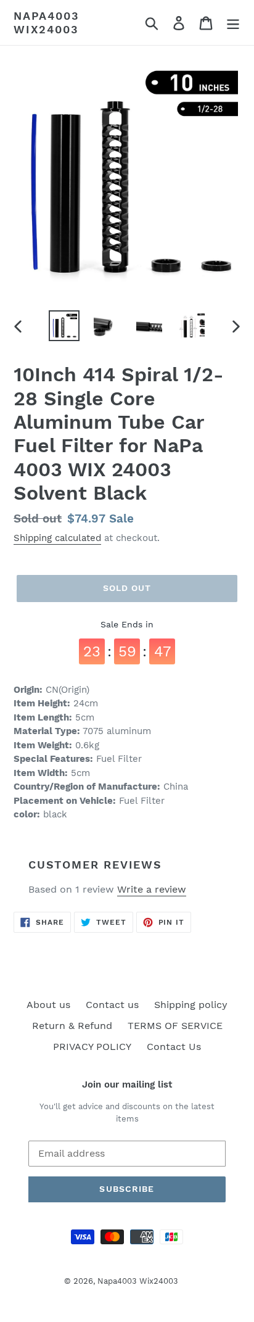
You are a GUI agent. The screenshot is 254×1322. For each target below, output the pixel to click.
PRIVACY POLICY (92, 1046)
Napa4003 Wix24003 (46, 22)
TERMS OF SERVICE (175, 1025)
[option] (64, 325)
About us (48, 1004)
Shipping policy (190, 1004)
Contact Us (174, 1046)
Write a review (151, 889)
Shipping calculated (57, 537)
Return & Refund (72, 1025)
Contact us (112, 1004)
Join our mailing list (127, 1084)
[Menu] (233, 22)
